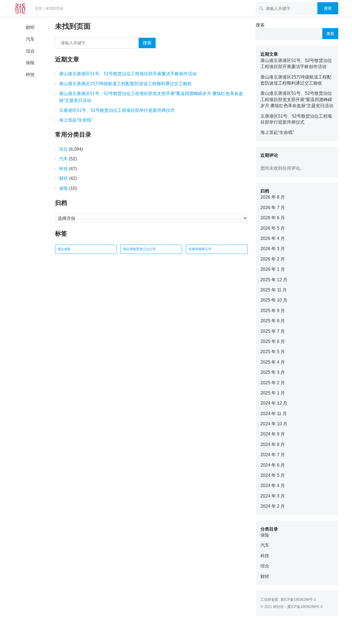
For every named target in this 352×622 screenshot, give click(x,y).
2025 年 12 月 (273, 279)
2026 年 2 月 (272, 259)
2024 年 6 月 (272, 465)
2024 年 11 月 (273, 413)
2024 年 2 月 (272, 506)
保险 (30, 62)
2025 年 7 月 (272, 331)
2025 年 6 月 (272, 341)
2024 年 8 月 (272, 444)
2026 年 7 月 (272, 207)
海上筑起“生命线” (76, 120)
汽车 (30, 39)
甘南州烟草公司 (199, 249)
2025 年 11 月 (273, 290)
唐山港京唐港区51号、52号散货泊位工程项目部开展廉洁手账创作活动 (128, 73)
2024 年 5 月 (272, 475)
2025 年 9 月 (272, 310)
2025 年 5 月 (272, 351)
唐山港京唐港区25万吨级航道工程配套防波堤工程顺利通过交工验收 (125, 83)
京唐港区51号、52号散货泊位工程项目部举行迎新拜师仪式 (117, 110)
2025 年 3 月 (272, 372)
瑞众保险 (64, 249)
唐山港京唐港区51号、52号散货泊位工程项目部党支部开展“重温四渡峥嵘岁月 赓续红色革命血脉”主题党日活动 (296, 99)
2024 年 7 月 (272, 454)
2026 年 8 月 (272, 197)
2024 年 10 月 (273, 423)
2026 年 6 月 (272, 217)
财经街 (278, 607)
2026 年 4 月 (272, 238)
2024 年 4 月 (272, 485)
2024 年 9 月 (272, 434)
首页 (38, 8)
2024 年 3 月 (272, 496)
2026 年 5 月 (272, 228)
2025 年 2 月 (272, 382)
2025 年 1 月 (272, 393)
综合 (30, 51)
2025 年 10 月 (273, 300)
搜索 (328, 8)
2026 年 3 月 (272, 248)
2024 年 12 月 (273, 403)
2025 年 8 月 (272, 320)
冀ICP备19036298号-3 (298, 599)
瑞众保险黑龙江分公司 (139, 249)
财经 (30, 27)
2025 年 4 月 (272, 362)
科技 (30, 74)
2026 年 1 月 (272, 269)
